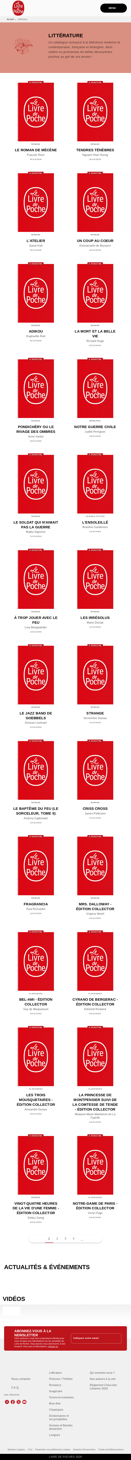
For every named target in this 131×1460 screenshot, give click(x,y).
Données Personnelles (84, 1449)
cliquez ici (53, 1346)
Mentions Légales (16, 1449)
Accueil (10, 19)
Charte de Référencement (110, 1449)
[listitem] (7, 1402)
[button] (82, 1239)
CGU (30, 1449)
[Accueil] (18, 8)
